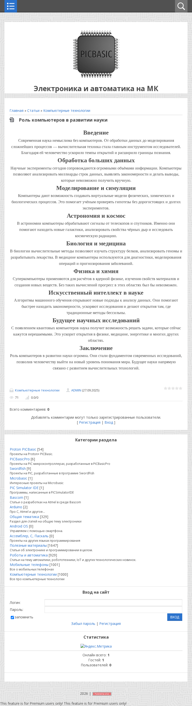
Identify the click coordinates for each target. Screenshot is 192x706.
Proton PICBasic (23, 449)
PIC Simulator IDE (24, 487)
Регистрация (89, 422)
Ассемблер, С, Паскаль (29, 535)
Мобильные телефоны (29, 564)
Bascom (16, 497)
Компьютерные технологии (66, 110)
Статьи (33, 110)
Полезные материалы (28, 545)
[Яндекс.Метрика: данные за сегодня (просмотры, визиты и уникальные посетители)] (96, 646)
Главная (17, 110)
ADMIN (76, 390)
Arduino (16, 507)
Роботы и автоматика (29, 555)
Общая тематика (24, 516)
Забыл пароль (83, 623)
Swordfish (18, 468)
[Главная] (96, 76)
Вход (108, 422)
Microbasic (18, 478)
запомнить (24, 617)
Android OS (19, 526)
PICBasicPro (20, 459)
